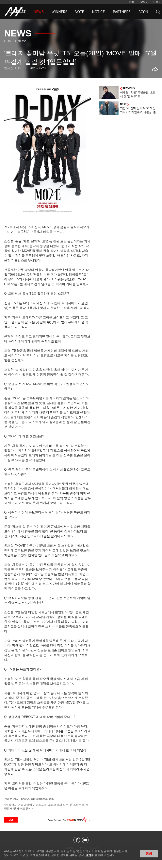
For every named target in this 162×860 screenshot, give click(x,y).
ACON (143, 11)
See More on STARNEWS (69, 820)
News (22, 41)
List (11, 820)
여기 (88, 855)
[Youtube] (85, 840)
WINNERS (59, 11)
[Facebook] (76, 840)
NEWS (39, 11)
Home (9, 41)
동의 (149, 853)
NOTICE (98, 11)
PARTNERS (122, 11)
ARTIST (20, 11)
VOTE (79, 11)
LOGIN (143, 2)
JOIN (131, 2)
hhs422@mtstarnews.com (37, 798)
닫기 (156, 853)
